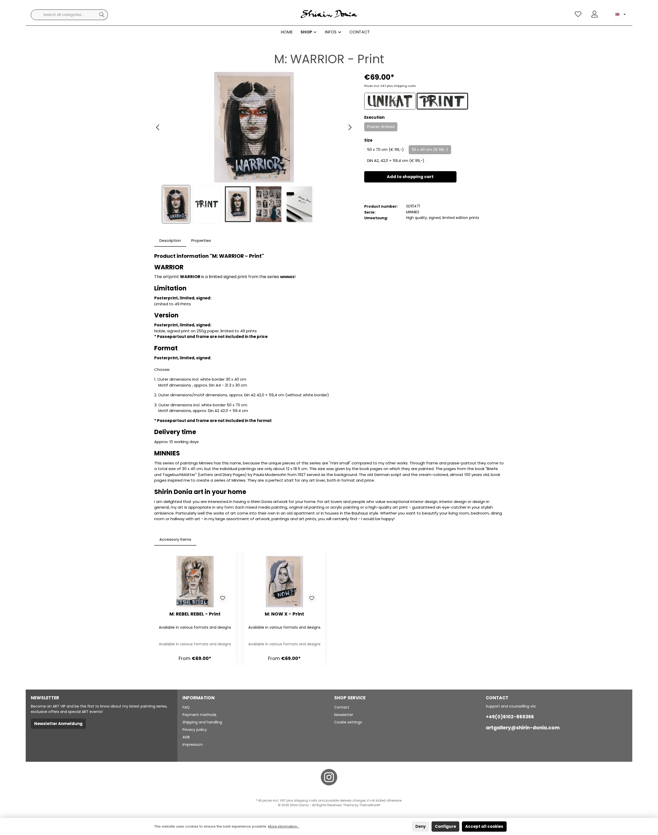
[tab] (170, 240)
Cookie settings (348, 722)
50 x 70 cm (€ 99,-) (385, 149)
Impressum (192, 744)
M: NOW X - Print (284, 614)
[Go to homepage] (329, 15)
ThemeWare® (369, 805)
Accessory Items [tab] (175, 539)
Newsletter (343, 714)
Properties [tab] (201, 240)
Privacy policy (194, 729)
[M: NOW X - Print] (284, 581)
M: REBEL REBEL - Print (195, 614)
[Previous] (158, 127)
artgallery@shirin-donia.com (523, 727)
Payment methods (199, 714)
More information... (283, 826)
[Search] (102, 15)
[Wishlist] (578, 14)
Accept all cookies (484, 826)
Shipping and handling (202, 722)
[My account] (594, 14)
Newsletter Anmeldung (58, 723)
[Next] (350, 127)
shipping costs (305, 800)
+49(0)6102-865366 (510, 716)
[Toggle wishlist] (222, 598)
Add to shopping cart (410, 177)
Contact (341, 707)
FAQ (186, 707)
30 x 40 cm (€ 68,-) (430, 149)
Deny (420, 826)
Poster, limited (381, 126)
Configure (445, 826)
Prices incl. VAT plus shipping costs (390, 86)
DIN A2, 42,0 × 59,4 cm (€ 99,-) (395, 160)
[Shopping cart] (606, 12)
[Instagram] (329, 777)
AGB (186, 737)
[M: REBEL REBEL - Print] (195, 581)
